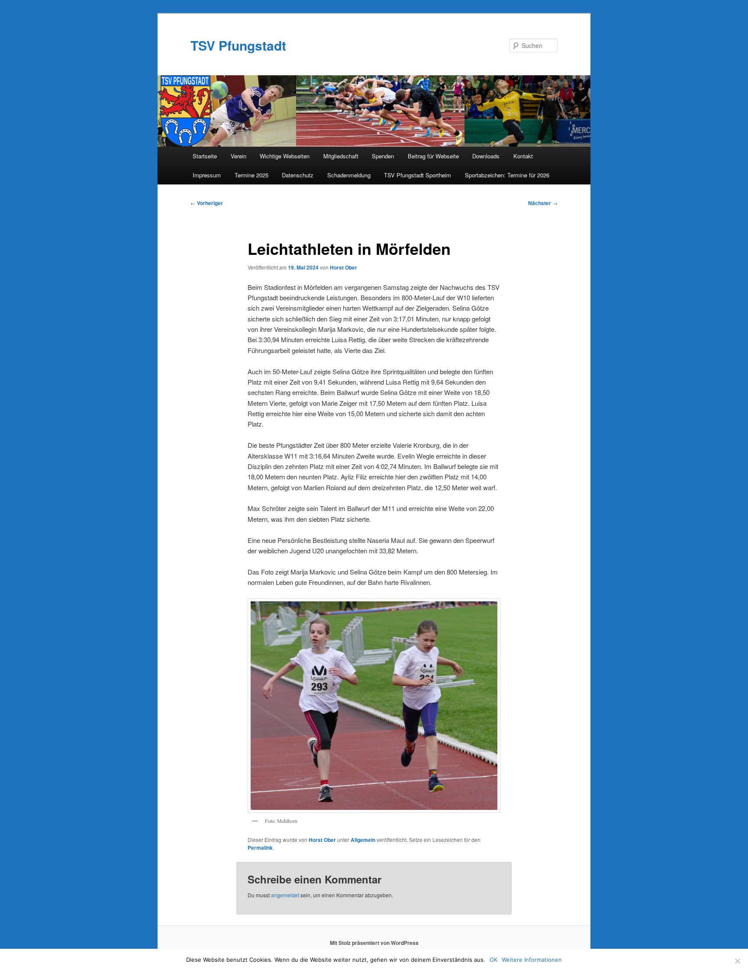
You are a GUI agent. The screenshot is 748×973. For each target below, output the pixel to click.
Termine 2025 (251, 175)
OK (493, 959)
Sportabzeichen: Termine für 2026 (507, 175)
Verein (238, 156)
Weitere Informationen (532, 959)
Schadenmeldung (349, 175)
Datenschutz (297, 175)
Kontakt (523, 156)
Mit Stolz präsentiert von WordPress (374, 943)
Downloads (486, 156)
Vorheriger (206, 203)
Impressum (207, 175)
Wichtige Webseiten (285, 156)
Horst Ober (343, 267)
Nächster (543, 203)
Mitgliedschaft (340, 156)
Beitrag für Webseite (433, 156)
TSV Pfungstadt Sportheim (417, 175)
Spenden (383, 156)
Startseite (205, 156)
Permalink (260, 847)
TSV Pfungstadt (238, 45)
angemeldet (285, 895)
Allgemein (363, 840)
